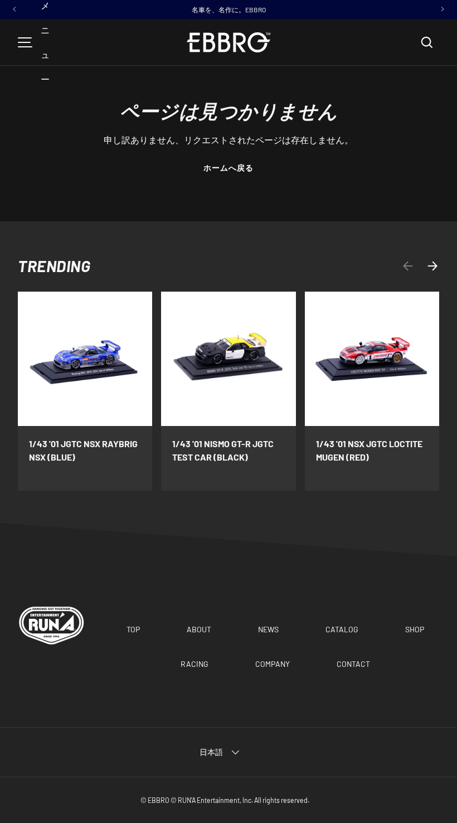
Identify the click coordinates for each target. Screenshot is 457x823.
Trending (54, 265)
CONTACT (353, 664)
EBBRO (158, 800)
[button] (427, 42)
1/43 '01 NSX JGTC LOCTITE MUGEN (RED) (369, 450)
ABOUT (199, 629)
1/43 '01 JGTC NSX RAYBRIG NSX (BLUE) (83, 450)
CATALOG (341, 629)
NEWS (268, 629)
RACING (194, 664)
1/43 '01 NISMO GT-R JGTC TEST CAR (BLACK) (223, 450)
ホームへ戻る (228, 167)
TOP (133, 629)
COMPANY (272, 664)
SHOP (414, 629)
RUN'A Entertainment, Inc (214, 800)
